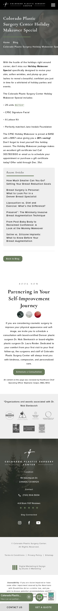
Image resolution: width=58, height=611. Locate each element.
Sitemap (49, 555)
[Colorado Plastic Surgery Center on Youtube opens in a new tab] (38, 523)
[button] (53, 5)
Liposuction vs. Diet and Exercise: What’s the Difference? (25, 204)
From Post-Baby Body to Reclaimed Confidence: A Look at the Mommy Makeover (24, 225)
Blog (15, 42)
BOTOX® (19, 105)
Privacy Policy (35, 555)
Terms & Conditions (15, 555)
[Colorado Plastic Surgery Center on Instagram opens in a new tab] (20, 523)
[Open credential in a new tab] (9, 415)
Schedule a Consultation (29, 371)
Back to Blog (12, 258)
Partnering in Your (29, 295)
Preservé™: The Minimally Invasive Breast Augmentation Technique (26, 214)
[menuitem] (20, 523)
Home (6, 42)
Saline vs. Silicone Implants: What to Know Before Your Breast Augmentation (23, 238)
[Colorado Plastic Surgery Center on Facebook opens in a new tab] (29, 523)
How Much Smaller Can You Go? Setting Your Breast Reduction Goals (28, 182)
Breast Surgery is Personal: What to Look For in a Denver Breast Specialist (23, 193)
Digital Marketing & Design (32, 567)
